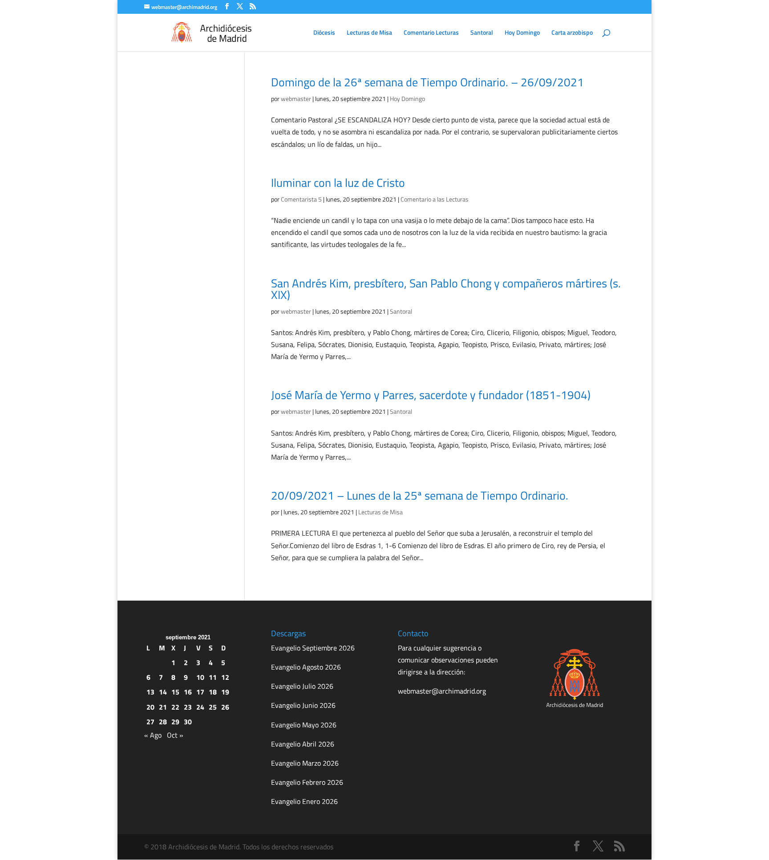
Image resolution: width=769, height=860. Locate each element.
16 (188, 691)
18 (213, 691)
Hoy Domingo (522, 33)
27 (150, 721)
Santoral (481, 33)
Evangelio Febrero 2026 (307, 782)
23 (188, 707)
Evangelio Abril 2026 (302, 744)
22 (175, 707)
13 (150, 691)
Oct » (175, 735)
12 (225, 677)
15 (175, 691)
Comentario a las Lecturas (435, 199)
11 (213, 677)
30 (188, 721)
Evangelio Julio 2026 (302, 686)
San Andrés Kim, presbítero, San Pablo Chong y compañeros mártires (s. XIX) (446, 289)
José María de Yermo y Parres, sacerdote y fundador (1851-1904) (431, 395)
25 (213, 707)
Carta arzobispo (572, 33)
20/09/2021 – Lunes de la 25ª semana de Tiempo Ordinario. (419, 495)
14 (163, 691)
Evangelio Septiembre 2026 (313, 647)
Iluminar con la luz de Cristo (338, 182)
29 (175, 721)
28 (163, 721)
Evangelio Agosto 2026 (306, 667)
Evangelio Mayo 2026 (303, 724)
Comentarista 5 (301, 199)
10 (200, 677)
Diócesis (324, 33)
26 (225, 707)
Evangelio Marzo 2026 (305, 763)
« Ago (153, 735)
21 (163, 707)
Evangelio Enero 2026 (304, 801)
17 (200, 691)
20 (150, 707)
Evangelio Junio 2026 (303, 705)
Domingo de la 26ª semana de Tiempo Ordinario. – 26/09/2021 (427, 82)
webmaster (296, 98)
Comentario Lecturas (431, 33)
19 (225, 691)
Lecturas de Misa (369, 33)
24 (200, 707)
